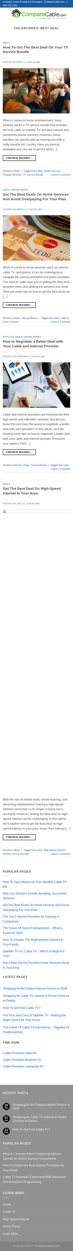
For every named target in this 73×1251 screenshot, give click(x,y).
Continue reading (19, 158)
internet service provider (16, 853)
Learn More (10, 1233)
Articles (8, 337)
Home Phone (11, 1226)
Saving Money (20, 190)
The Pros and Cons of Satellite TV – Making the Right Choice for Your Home (34, 1018)
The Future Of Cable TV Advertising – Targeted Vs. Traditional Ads (36, 1030)
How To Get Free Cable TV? (21, 1008)
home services (11, 321)
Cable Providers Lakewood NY (23, 1066)
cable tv (65, 318)
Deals (6, 43)
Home (7, 1204)
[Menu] (5, 14)
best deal (37, 171)
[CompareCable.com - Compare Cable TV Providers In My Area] (38, 14)
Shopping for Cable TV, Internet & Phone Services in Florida (36, 998)
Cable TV (9, 1211)
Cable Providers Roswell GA (22, 1059)
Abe (38, 62)
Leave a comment (60, 174)
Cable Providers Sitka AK (19, 1053)
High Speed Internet (16, 1219)
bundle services (52, 171)
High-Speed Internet (54, 850)
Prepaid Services (12, 174)
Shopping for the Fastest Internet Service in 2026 (35, 988)
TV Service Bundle (33, 174)
